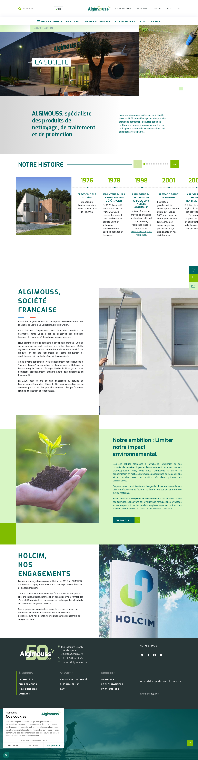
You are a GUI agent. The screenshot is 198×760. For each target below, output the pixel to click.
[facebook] (142, 654)
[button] (144, 164)
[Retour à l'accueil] (99, 8)
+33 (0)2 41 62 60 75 (72, 658)
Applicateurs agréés (74, 679)
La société (156, 9)
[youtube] (160, 654)
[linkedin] (148, 654)
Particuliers (125, 21)
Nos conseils (150, 21)
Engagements (28, 684)
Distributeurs (70, 684)
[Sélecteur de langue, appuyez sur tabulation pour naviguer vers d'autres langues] (58, 9)
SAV (178, 9)
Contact (169, 9)
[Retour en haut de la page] (190, 743)
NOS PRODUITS (51, 21)
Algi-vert (73, 21)
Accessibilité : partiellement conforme (160, 681)
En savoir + (124, 520)
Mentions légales (149, 693)
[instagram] (155, 654)
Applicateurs (142, 9)
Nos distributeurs (123, 9)
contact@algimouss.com (74, 662)
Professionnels (98, 21)
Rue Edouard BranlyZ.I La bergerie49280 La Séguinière (72, 650)
